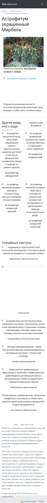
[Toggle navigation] (42, 4)
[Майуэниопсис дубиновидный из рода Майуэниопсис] (23, 379)
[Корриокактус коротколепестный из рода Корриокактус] (23, 254)
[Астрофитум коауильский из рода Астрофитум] (35, 147)
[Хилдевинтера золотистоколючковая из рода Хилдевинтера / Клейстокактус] (23, 330)
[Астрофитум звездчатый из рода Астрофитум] (12, 156)
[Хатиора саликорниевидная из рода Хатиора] (23, 355)
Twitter (41, 501)
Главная (4, 11)
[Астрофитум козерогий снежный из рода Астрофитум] (35, 207)
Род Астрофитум (15, 11)
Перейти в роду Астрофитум (36, 124)
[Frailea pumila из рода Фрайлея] (23, 291)
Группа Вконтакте (28, 501)
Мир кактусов (9, 4)
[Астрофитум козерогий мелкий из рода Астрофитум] (12, 199)
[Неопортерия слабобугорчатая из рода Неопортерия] (23, 404)
